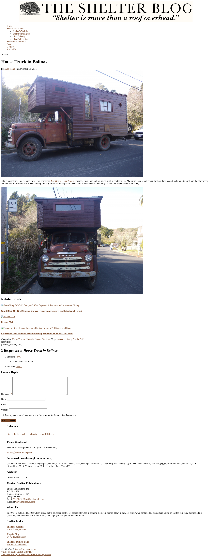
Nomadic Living (64, 339)
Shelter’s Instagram (21, 34)
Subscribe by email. (16, 434)
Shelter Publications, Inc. (25, 549)
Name (4, 399)
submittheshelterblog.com (19, 452)
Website (4, 410)
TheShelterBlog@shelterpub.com (28, 499)
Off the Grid (78, 339)
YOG (19, 356)
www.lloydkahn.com (16, 535)
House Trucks (18, 339)
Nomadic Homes (33, 339)
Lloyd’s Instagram (21, 39)
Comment (6, 394)
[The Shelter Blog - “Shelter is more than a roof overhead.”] (106, 21)
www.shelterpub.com (25, 502)
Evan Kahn (9, 69)
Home (10, 26)
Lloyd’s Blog (19, 36)
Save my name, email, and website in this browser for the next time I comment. (40, 415)
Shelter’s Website (20, 31)
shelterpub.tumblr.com (18, 543)
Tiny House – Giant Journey (64, 181)
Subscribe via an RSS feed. (41, 434)
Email (3, 404)
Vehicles (46, 339)
